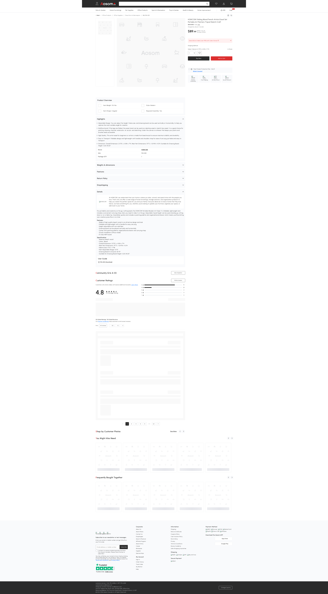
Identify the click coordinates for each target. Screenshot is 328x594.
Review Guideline (176, 546)
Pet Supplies (129, 10)
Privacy (173, 541)
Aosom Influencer (141, 539)
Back (98, 15)
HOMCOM (144, 150)
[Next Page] (158, 424)
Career (138, 546)
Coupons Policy (175, 534)
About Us (138, 529)
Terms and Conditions (102, 560)
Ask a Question (178, 273)
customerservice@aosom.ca (104, 585)
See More (173, 431)
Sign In (138, 559)
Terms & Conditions (176, 543)
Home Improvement (204, 10)
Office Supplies (118, 15)
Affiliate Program (141, 541)
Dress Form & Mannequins (132, 15)
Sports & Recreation (158, 10)
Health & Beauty (188, 10)
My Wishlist (139, 566)
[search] (207, 4)
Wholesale (139, 548)
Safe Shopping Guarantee (178, 548)
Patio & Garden (101, 10)
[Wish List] (216, 4)
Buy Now (198, 58)
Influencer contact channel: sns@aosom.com (109, 586)
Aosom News (139, 531)
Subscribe (124, 547)
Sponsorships (140, 553)
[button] (140, 119)
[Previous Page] (122, 424)
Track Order (139, 564)
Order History (140, 562)
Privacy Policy (115, 560)
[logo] (108, 3)
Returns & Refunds (176, 531)
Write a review (178, 280)
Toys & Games (174, 10)
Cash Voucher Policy (176, 536)
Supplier (138, 551)
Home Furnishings (115, 10)
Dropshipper (139, 536)
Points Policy (174, 539)
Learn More (134, 285)
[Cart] (231, 4)
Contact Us (139, 534)
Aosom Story (139, 543)
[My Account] (224, 4)
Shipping (173, 529)
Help (137, 569)
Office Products (143, 10)
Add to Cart (221, 58)
